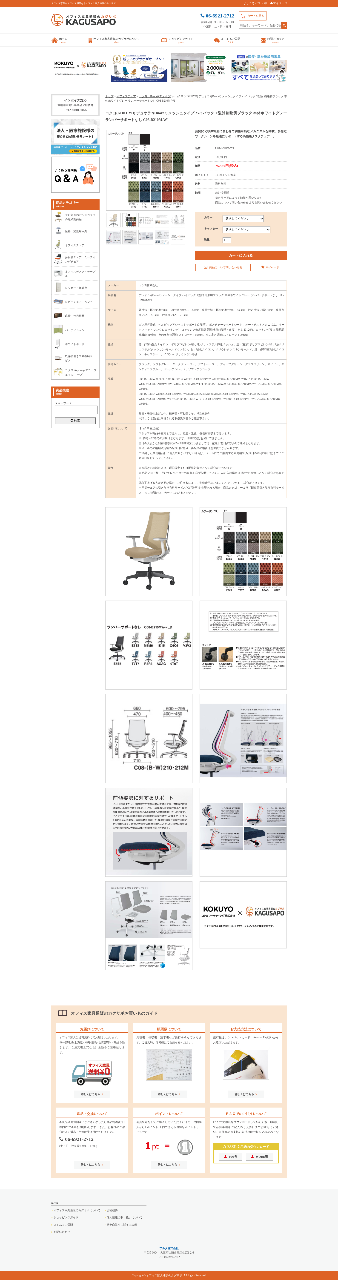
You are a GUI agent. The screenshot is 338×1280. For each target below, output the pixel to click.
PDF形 (233, 1156)
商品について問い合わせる (225, 267)
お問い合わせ (62, 1232)
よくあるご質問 (63, 1224)
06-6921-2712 (79, 1139)
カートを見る (255, 15)
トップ (109, 96)
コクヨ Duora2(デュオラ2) (155, 96)
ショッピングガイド (66, 1217)
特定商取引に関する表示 (122, 1224)
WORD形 (262, 1156)
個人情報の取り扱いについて (125, 1217)
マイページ (280, 3)
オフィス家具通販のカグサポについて (77, 1210)
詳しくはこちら (90, 1094)
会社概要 (112, 1210)
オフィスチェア (126, 96)
